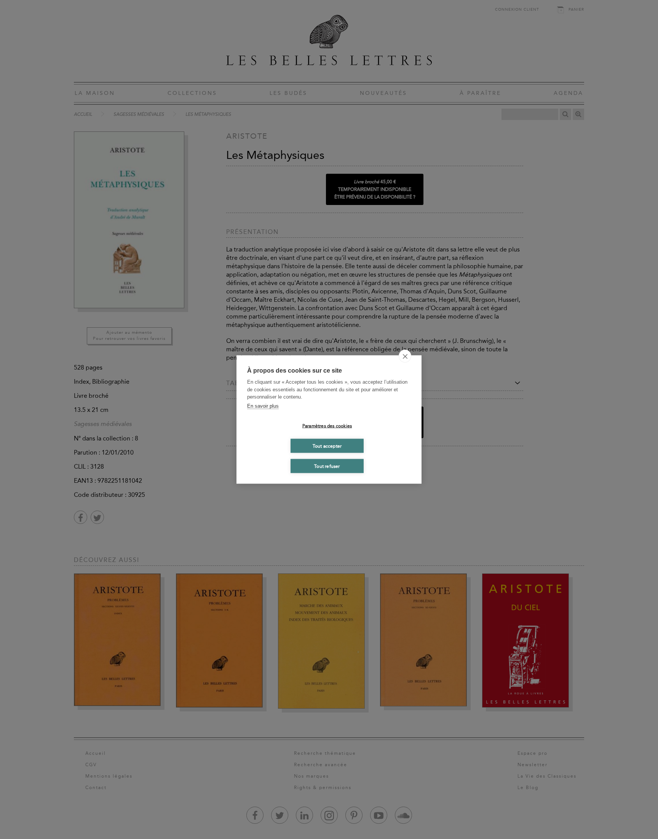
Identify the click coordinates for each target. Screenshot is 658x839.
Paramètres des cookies (327, 425)
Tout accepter (327, 445)
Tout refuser (327, 466)
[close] (405, 356)
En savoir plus (263, 405)
